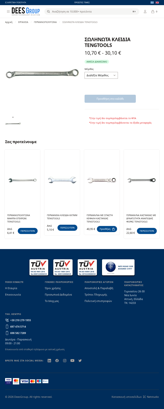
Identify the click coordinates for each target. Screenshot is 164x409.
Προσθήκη (105, 228)
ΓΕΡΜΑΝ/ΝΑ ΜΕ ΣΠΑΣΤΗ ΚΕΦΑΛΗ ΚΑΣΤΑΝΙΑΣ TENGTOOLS (100, 218)
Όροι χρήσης (53, 288)
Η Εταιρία (11, 288)
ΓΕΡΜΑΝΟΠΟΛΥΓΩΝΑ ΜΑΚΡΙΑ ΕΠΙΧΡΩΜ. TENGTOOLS (18, 218)
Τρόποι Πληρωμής (96, 294)
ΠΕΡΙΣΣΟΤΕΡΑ (27, 230)
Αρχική (8, 22)
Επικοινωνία (13, 294)
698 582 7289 (18, 333)
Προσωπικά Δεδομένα (58, 294)
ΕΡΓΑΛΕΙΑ (23, 22)
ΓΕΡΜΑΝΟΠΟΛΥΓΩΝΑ (45, 22)
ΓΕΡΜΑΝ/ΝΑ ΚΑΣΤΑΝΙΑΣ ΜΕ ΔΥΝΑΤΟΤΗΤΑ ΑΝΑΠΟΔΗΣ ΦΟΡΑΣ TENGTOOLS (141, 218)
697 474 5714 (18, 326)
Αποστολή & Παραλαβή (99, 288)
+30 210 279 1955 (20, 320)
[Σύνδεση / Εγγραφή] (145, 11)
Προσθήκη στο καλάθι (110, 98)
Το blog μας (52, 301)
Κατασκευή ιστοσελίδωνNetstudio (135, 397)
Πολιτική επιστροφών (98, 301)
